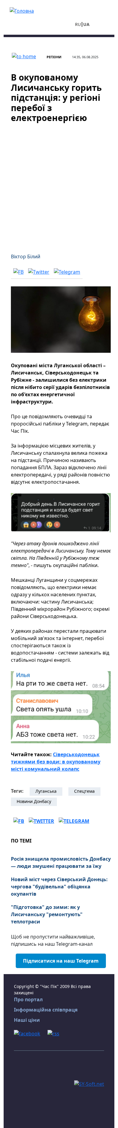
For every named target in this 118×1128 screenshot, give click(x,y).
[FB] (18, 272)
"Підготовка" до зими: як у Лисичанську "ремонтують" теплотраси (47, 914)
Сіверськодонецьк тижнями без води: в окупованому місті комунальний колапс (55, 761)
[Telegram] (67, 272)
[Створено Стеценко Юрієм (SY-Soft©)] (89, 1083)
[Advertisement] (59, 184)
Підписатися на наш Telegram (61, 961)
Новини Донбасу (34, 801)
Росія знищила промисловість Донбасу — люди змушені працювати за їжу (61, 862)
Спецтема (84, 791)
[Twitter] (38, 272)
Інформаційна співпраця (45, 1009)
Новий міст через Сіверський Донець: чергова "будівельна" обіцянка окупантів (59, 886)
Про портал (28, 999)
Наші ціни (27, 1020)
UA (86, 24)
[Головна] (22, 10)
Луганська (46, 791)
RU (78, 24)
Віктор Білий (25, 256)
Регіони (54, 57)
